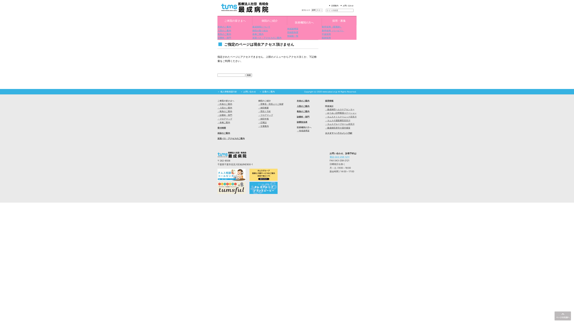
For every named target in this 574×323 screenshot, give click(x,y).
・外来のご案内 (224, 104)
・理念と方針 (264, 111)
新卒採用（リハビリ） (333, 30)
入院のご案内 (224, 30)
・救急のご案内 (224, 111)
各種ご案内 (258, 34)
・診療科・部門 (224, 115)
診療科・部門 (224, 37)
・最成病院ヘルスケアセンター (339, 109)
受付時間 (221, 128)
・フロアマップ (224, 119)
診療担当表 (302, 122)
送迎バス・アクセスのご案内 (266, 37)
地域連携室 (292, 28)
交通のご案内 (268, 91)
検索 (249, 75)
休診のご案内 (223, 133)
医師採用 (326, 37)
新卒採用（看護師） (332, 26)
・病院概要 (263, 108)
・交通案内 (263, 126)
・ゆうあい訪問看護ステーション (341, 113)
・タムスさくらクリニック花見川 (341, 117)
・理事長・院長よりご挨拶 (270, 104)
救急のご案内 (224, 34)
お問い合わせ (348, 5)
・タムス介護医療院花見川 (337, 120)
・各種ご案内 (223, 122)
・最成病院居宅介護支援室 (337, 128)
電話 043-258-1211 (339, 157)
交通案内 (334, 5)
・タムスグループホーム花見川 (339, 124)
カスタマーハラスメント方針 (338, 133)
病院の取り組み (260, 30)
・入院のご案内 (224, 108)
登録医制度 (292, 32)
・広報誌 (262, 122)
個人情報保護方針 (228, 91)
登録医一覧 (292, 36)
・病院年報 (263, 119)
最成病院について (261, 26)
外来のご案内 (224, 26)
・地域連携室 (303, 130)
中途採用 (326, 34)
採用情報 (329, 101)
